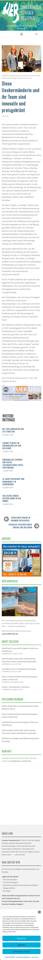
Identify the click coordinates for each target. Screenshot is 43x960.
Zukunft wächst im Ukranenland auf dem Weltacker (11, 446)
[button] (39, 912)
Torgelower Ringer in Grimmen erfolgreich (20, 519)
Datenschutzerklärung (23, 957)
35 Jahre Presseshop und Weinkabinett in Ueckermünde (13, 482)
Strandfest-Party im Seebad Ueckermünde (19, 669)
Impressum (34, 957)
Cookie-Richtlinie (10, 957)
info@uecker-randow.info (20, 761)
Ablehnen (21, 945)
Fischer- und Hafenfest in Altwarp (15, 687)
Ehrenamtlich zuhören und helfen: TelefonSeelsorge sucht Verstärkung (12, 463)
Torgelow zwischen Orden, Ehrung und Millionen (20, 526)
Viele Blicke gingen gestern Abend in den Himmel (11, 498)
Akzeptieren (21, 938)
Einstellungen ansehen (21, 951)
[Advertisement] (21, 792)
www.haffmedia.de (10, 634)
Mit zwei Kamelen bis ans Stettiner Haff (13, 430)
